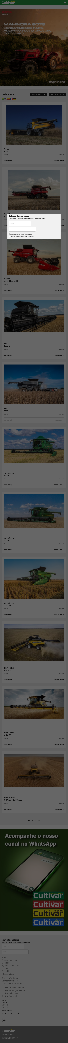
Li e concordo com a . (21, 234)
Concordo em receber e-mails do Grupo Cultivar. (22, 236)
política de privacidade (26, 234)
